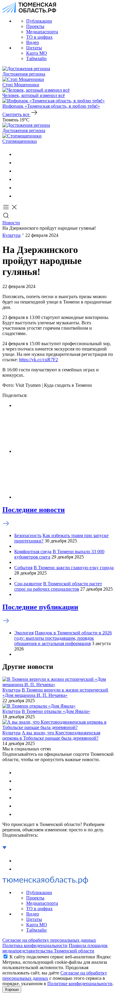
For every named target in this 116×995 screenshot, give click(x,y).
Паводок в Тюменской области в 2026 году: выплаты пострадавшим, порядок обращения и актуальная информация (63, 638)
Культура (11, 235)
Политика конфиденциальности (35, 945)
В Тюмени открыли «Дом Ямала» (56, 711)
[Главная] (29, 10)
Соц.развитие (28, 583)
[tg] (17, 170)
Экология (24, 632)
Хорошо (12, 989)
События (23, 567)
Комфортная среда (32, 551)
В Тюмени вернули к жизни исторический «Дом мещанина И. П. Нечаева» (55, 692)
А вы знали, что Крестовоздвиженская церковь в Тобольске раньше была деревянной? (51, 735)
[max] (17, 179)
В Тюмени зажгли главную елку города (74, 567)
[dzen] (17, 195)
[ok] (17, 162)
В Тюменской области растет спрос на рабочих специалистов (58, 586)
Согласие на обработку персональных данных (49, 940)
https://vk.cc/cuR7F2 (38, 359)
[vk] (17, 154)
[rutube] (17, 187)
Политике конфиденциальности (79, 983)
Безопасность (27, 535)
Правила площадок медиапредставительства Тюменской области (55, 948)
